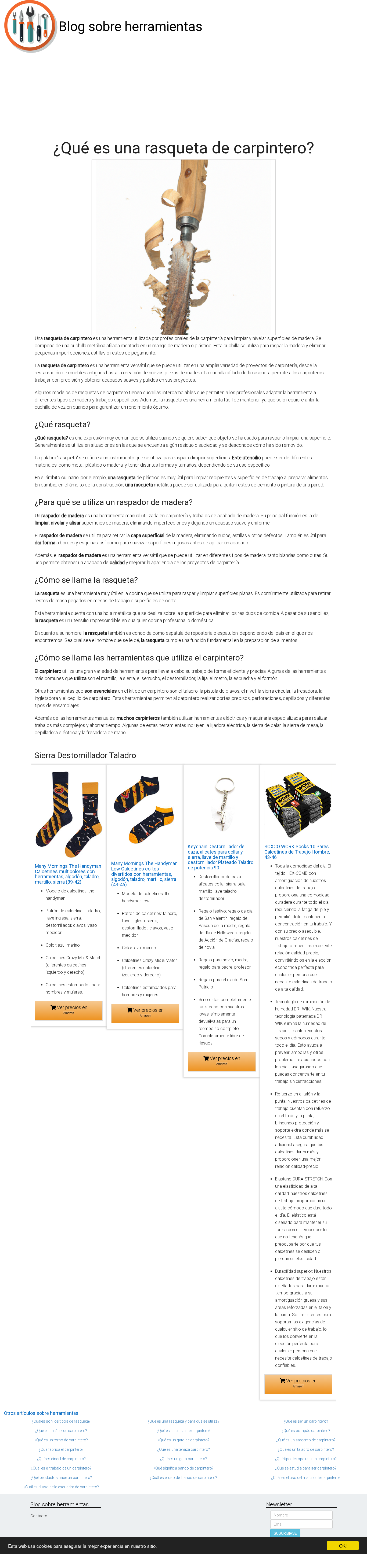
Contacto (38, 1516)
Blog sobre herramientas (130, 26)
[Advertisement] (183, 93)
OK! (343, 1545)
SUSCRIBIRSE (285, 1533)
